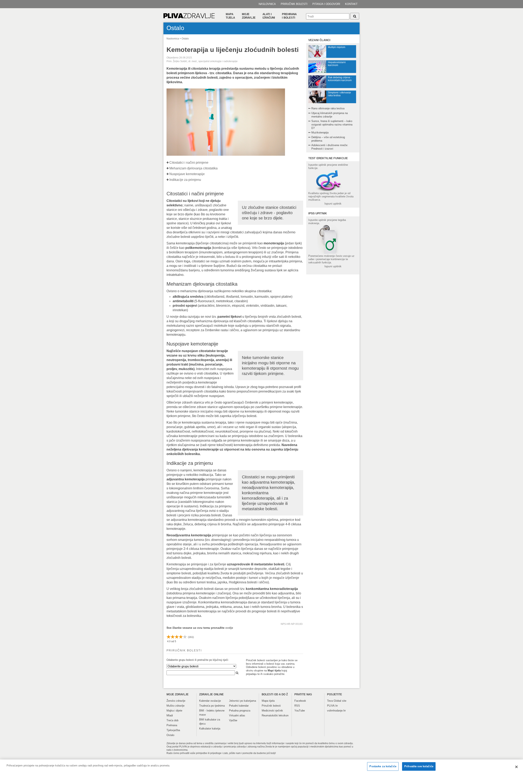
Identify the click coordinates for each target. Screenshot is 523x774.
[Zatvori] (516, 766)
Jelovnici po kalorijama (242, 700)
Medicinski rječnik (272, 710)
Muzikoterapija (320, 132)
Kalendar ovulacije (210, 700)
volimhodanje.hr (336, 710)
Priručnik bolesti (294, 4)
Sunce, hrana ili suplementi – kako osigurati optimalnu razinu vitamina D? (331, 125)
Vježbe (233, 720)
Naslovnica (267, 4)
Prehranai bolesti (289, 16)
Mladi (170, 715)
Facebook (300, 700)
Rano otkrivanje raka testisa (327, 108)
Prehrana (172, 725)
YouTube (299, 710)
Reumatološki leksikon (275, 715)
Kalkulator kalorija (209, 728)
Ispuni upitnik (332, 203)
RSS (297, 705)
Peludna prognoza (239, 710)
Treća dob (172, 720)
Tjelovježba (173, 730)
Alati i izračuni (269, 16)
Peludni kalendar (239, 705)
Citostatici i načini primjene (188, 162)
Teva (330, 700)
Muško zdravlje (175, 705)
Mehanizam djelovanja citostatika (193, 168)
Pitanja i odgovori (326, 4)
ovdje (229, 627)
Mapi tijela (274, 670)
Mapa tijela (230, 16)
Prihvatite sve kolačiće (418, 766)
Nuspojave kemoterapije (187, 174)
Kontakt (351, 4)
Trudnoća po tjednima (212, 705)
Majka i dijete (174, 710)
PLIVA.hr (332, 705)
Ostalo (185, 38)
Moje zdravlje (249, 16)
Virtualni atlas (237, 715)
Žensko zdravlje (176, 700)
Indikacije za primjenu (185, 179)
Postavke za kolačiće (382, 766)
